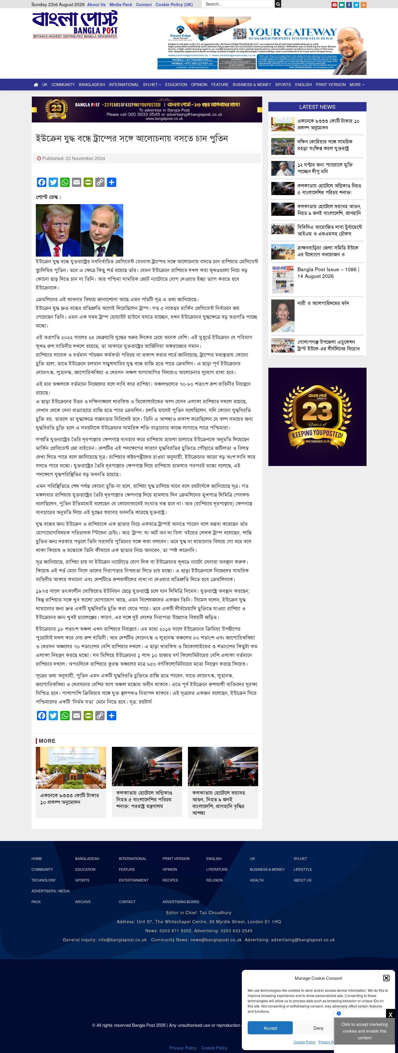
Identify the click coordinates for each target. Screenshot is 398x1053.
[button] (386, 978)
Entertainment (133, 879)
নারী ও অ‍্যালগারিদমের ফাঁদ (323, 302)
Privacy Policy (329, 1041)
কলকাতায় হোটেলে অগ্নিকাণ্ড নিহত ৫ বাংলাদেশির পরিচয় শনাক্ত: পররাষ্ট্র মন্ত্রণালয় (144, 799)
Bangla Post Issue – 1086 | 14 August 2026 (328, 272)
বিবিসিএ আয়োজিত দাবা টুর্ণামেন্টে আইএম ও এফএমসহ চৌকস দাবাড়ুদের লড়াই (329, 229)
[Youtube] (342, 4)
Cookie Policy (305, 1041)
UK (44, 84)
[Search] (278, 4)
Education (176, 84)
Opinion (199, 84)
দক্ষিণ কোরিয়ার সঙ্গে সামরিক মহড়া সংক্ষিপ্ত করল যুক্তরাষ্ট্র (325, 144)
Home (36, 858)
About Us (96, 4)
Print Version (331, 84)
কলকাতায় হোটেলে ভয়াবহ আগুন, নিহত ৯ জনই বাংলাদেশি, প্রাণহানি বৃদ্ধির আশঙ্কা (218, 802)
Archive (83, 901)
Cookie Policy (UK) (174, 4)
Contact (144, 4)
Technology (43, 879)
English (303, 84)
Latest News (318, 106)
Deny (319, 1028)
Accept (270, 1028)
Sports (283, 84)
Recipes (170, 879)
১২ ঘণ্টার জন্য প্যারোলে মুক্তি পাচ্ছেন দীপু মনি (325, 167)
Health (257, 879)
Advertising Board (181, 901)
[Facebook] (349, 4)
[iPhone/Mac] (334, 4)
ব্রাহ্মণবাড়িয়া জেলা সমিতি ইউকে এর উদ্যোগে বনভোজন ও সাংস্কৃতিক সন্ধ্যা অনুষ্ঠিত (327, 250)
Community (63, 84)
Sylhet (151, 84)
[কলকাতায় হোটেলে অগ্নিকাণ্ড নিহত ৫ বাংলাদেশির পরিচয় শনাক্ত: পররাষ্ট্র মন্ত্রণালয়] (147, 766)
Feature (220, 84)
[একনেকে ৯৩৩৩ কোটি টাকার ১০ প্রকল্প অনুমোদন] (71, 768)
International (124, 84)
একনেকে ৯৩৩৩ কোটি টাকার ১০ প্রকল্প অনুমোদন (69, 798)
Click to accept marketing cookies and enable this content (364, 1030)
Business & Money (252, 84)
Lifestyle (303, 869)
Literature (217, 869)
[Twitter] (356, 4)
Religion (214, 879)
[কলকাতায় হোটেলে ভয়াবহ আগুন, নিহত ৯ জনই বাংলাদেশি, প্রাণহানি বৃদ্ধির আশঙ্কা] (223, 766)
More (356, 84)
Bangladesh (92, 84)
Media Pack (121, 4)
